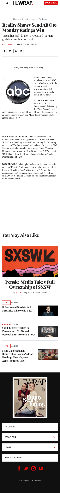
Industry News (28, 19)
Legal (8, 447)
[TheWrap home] (22, 3)
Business (43, 19)
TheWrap (10, 426)
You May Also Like (20, 235)
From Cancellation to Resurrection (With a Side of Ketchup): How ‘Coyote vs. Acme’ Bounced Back (17, 355)
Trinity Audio (28, 68)
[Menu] (5, 3)
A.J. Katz (19, 293)
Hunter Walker (8, 44)
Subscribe (51, 3)
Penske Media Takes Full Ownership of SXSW (30, 284)
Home (16, 19)
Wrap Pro (10, 437)
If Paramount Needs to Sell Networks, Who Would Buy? (17, 309)
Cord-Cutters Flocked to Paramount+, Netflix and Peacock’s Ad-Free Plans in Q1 (18, 331)
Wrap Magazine (14, 457)
